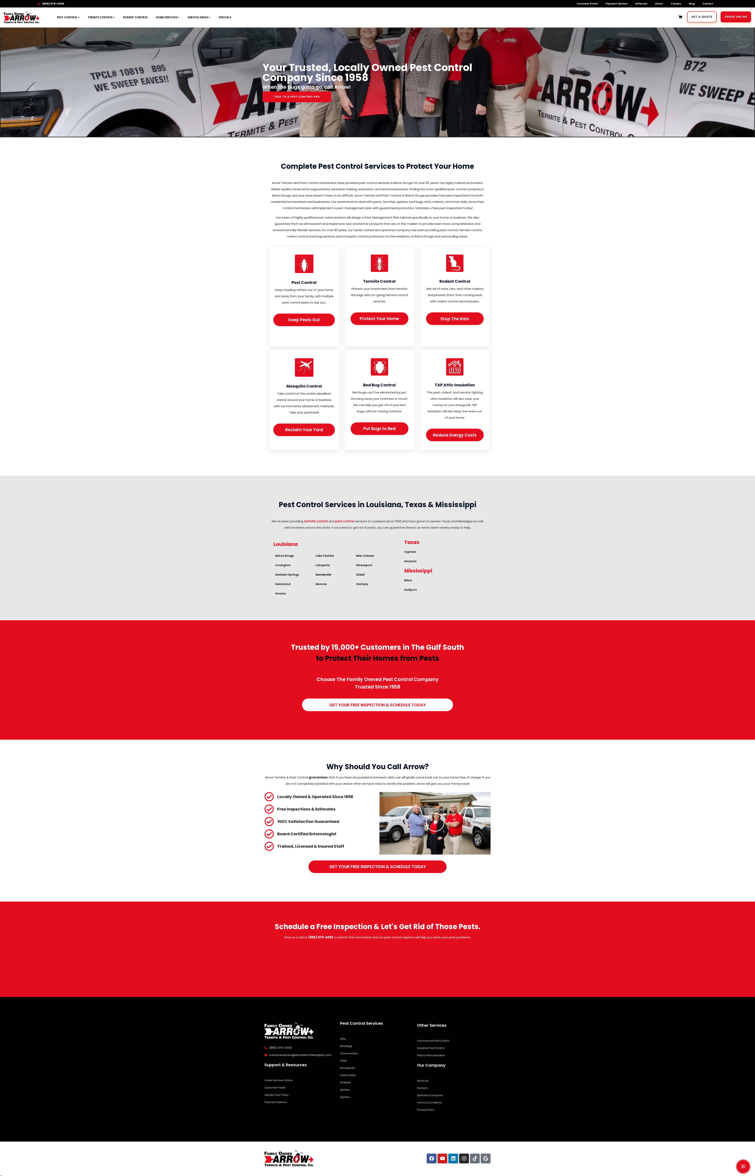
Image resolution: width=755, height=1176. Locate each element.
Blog (692, 3)
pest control (344, 521)
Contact (708, 3)
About (659, 3)
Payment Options (617, 3)
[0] (680, 17)
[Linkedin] (453, 1158)
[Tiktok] (475, 1158)
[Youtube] (442, 1158)
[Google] (486, 1158)
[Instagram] (464, 1158)
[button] (435, 823)
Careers (676, 3)
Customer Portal (587, 3)
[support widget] (743, 1166)
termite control (316, 521)
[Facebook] (431, 1158)
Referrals (641, 3)
